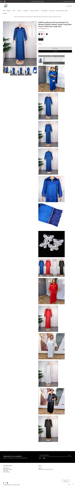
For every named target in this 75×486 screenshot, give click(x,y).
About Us (40, 467)
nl (61, 1)
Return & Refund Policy (7, 469)
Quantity (40, 43)
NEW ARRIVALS (44, 10)
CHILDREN (25, 10)
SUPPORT (5, 13)
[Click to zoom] (35, 23)
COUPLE (19, 10)
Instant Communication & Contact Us (45, 469)
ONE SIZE (41, 39)
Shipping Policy (6, 467)
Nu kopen (55, 51)
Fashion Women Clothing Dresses (25, 16)
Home (15, 16)
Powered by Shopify (16, 484)
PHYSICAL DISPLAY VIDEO (61, 10)
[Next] (37, 44)
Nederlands (66, 480)
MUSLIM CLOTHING (34, 10)
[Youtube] (4, 1)
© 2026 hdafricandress (7, 484)
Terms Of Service (6, 471)
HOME (4, 10)
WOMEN (8, 10)
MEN (14, 10)
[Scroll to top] (73, 484)
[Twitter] (0, 1)
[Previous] (3, 44)
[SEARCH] (67, 6)
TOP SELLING (52, 10)
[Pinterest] (2, 1)
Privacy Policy (5, 470)
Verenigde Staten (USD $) (68, 1)
